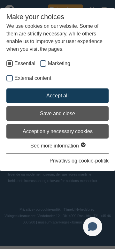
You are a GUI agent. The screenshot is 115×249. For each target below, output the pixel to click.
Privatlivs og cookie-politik (79, 160)
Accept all (57, 95)
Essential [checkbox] (24, 63)
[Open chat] (92, 226)
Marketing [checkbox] (59, 63)
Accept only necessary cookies (58, 131)
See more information (55, 145)
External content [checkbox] (32, 78)
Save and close (57, 113)
